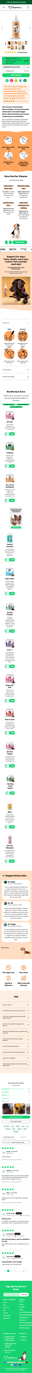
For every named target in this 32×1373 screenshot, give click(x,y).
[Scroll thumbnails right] (28, 1108)
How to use (6, 323)
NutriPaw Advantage (8, 376)
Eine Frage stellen (16, 1121)
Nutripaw (8, 1129)
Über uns (6, 1307)
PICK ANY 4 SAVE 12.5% (16, 406)
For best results (7, 369)
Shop (4, 1305)
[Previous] (1, 27)
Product (18, 1126)
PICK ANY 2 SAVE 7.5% (9, 404)
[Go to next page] (27, 1271)
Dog (23, 1126)
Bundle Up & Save (16, 391)
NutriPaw (11, 1368)
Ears (13, 1126)
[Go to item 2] (19, 1108)
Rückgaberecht (24, 1317)
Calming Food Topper (10, 786)
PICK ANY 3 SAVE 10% (23, 404)
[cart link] (28, 7)
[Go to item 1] (8, 1108)
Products (16, 1131)
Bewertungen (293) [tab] (9, 1137)
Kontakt (5, 1313)
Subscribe (24, 1294)
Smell (13, 1129)
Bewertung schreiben (16, 1117)
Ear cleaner (6, 1126)
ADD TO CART (19, 242)
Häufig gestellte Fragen (22, 1307)
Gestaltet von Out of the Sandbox (16, 1370)
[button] (11, 52)
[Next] (30, 27)
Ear (27, 1126)
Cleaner (19, 1129)
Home (5, 1302)
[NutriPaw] (15, 7)
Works (25, 1129)
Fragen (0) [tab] (23, 1137)
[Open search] (4, 1142)
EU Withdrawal (24, 1328)
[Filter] (8, 1142)
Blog (4, 1310)
